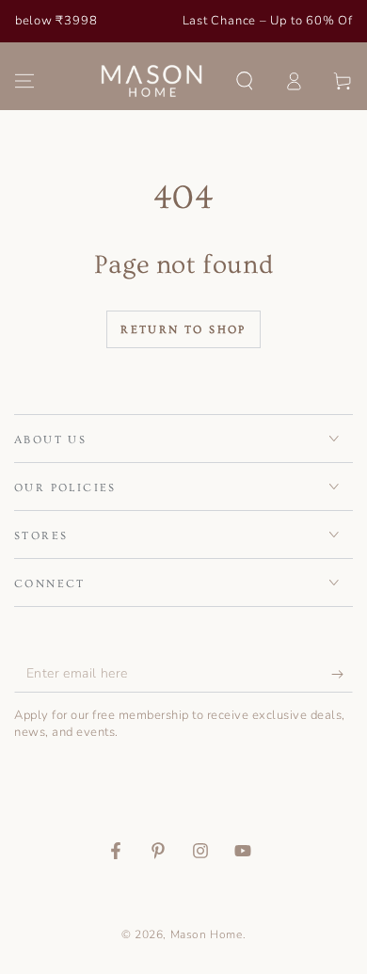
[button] (244, 81)
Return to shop (183, 330)
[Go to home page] (152, 81)
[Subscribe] (342, 674)
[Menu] (24, 81)
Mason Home (206, 934)
